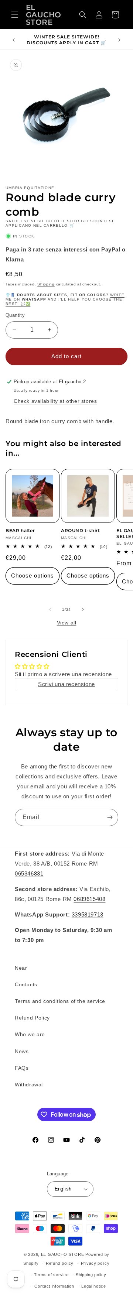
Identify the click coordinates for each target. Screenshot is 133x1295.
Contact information (54, 1286)
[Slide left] (50, 609)
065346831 (29, 873)
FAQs (21, 1068)
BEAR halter (20, 530)
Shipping (46, 284)
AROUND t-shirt (80, 530)
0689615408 (89, 899)
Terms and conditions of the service (60, 1001)
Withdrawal (29, 1084)
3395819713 (87, 914)
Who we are (30, 1034)
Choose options (32, 575)
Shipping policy (91, 1274)
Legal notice (93, 1286)
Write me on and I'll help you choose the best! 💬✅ (65, 299)
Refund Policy (32, 1018)
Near (21, 968)
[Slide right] (83, 609)
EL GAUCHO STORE (62, 1254)
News (21, 1051)
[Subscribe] (110, 817)
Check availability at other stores (55, 401)
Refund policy (60, 1263)
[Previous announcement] (14, 40)
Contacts (26, 984)
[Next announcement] (119, 40)
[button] (15, 15)
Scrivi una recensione (66, 684)
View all (66, 623)
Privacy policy (95, 1263)
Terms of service (51, 1274)
